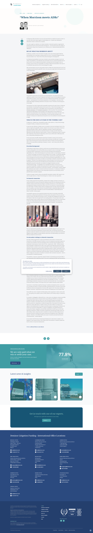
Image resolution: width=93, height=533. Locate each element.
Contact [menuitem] (42, 517)
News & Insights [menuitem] (44, 515)
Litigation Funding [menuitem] (44, 509)
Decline (66, 271)
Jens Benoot (41, 326)
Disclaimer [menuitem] (66, 530)
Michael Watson (34, 326)
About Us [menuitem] (43, 513)
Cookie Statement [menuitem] (60, 530)
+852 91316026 (65, 468)
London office (63, 440)
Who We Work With (54, 4)
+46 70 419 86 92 (65, 482)
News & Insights (69, 4)
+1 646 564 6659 (15, 467)
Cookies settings (49, 271)
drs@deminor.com (16, 450)
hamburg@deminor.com (17, 480)
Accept (57, 271)
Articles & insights (39, 13)
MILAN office (38, 456)
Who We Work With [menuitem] (45, 511)
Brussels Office (14, 440)
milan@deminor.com (41, 465)
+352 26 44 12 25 (40, 452)
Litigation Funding (45, 4)
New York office (14, 456)
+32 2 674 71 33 (15, 495)
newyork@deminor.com (17, 465)
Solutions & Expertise (36, 4)
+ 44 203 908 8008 (65, 452)
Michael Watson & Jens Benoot (36, 25)
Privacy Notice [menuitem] (55, 530)
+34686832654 (40, 482)
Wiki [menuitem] (42, 519)
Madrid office (38, 472)
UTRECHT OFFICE (14, 486)
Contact (75, 4)
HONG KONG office (64, 456)
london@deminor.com (66, 450)
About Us (62, 4)
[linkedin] (22, 41)
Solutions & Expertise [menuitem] (45, 507)
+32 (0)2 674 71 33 (15, 452)
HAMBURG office (14, 472)
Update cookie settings (72, 530)
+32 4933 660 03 (40, 467)
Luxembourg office (40, 440)
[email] (22, 44)
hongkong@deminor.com (67, 466)
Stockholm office (64, 472)
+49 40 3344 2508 (15, 482)
